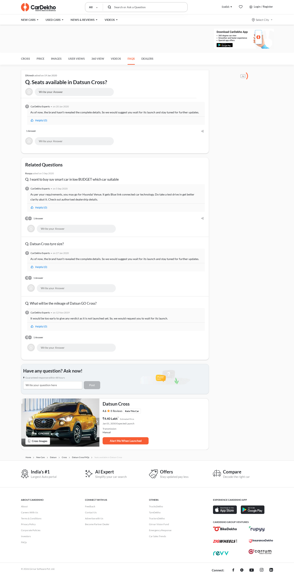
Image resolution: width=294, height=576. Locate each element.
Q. (66, 79)
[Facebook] (233, 570)
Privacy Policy (28, 524)
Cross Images (39, 441)
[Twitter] (241, 570)
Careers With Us (29, 512)
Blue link (116, 194)
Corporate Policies (30, 530)
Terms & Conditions (31, 518)
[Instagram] (261, 570)
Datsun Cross (116, 404)
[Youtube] (251, 570)
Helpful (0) (41, 120)
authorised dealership (74, 199)
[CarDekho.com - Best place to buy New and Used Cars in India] (38, 7)
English (225, 6)
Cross (25, 58)
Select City (262, 19)
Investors (26, 536)
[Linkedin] (271, 570)
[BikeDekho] (225, 529)
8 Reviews (116, 411)
